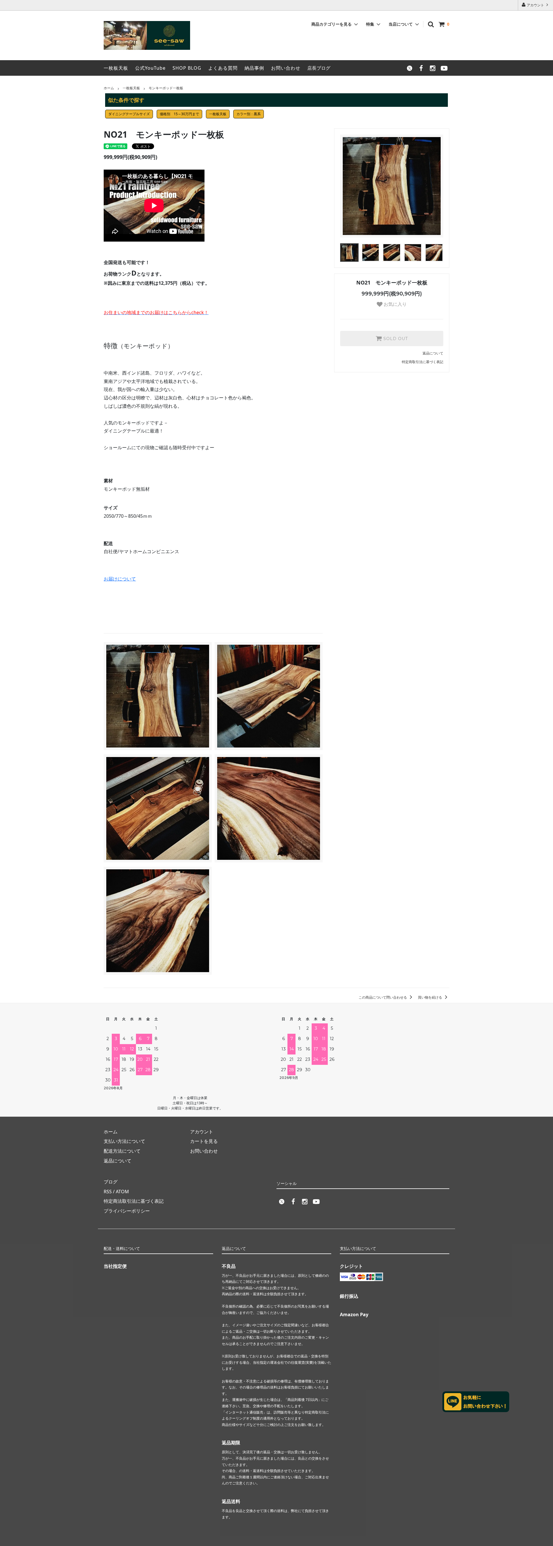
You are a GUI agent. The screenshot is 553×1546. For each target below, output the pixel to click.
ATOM (122, 1191)
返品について (433, 353)
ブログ (111, 1182)
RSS (108, 1191)
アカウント (535, 5)
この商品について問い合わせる (383, 997)
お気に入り (394, 304)
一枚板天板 (116, 68)
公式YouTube (150, 68)
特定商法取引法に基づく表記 (134, 1201)
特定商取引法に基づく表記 (422, 361)
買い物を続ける (430, 997)
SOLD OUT (395, 338)
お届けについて (120, 579)
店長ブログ (318, 68)
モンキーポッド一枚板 (166, 88)
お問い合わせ (285, 68)
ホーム (109, 88)
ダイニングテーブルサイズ (129, 113)
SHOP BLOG (187, 68)
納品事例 (254, 68)
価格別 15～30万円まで (179, 113)
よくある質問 (223, 68)
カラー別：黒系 (248, 113)
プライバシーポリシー (127, 1211)
